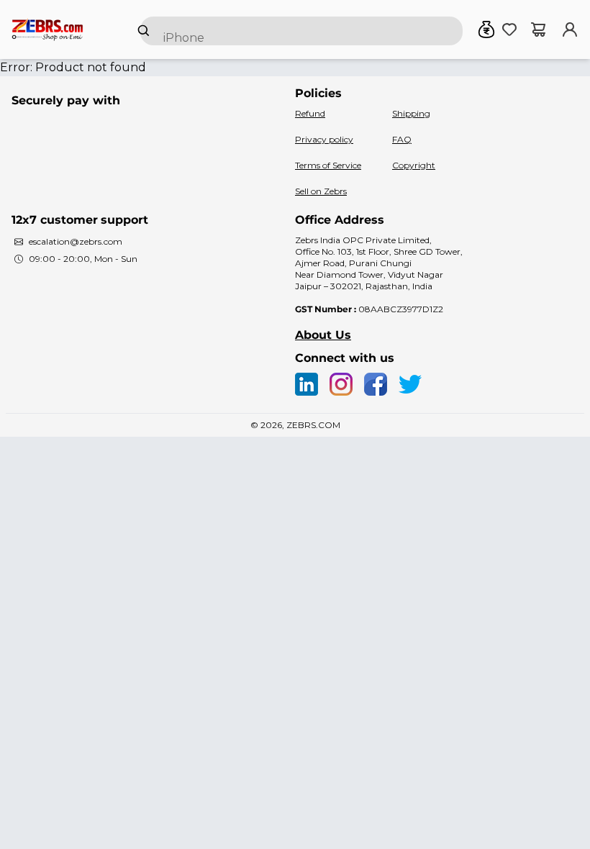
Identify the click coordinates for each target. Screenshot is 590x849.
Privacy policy (324, 139)
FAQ (402, 139)
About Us (323, 335)
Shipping (411, 113)
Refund (310, 113)
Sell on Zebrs (321, 191)
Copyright (413, 165)
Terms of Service (328, 165)
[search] (301, 31)
